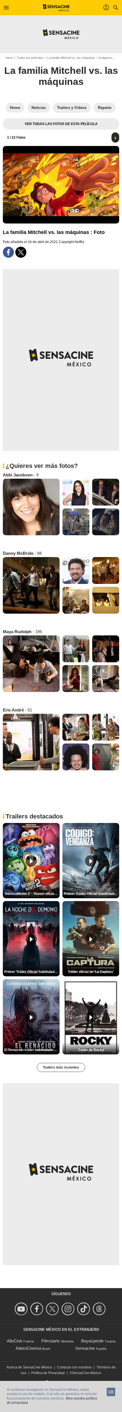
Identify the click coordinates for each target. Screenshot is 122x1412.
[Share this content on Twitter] (20, 252)
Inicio (9, 57)
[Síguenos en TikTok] (84, 1309)
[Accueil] (56, 7)
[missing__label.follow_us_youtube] (22, 1309)
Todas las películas (30, 57)
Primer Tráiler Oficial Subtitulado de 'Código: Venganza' (91, 894)
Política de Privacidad (48, 1373)
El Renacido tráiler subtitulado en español (32, 1050)
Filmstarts (50, 1340)
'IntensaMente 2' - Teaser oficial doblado (32, 894)
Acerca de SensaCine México (29, 1367)
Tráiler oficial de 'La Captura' (91, 972)
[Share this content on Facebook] (8, 252)
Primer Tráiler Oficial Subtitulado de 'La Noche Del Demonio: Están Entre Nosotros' (32, 972)
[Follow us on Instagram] (69, 1309)
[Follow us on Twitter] (53, 1309)
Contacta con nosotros (74, 1367)
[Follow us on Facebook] (37, 1309)
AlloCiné (14, 1340)
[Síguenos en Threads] (100, 1309)
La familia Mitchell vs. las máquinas (71, 57)
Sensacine (85, 1348)
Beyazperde (92, 1340)
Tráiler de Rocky (91, 1050)
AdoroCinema (28, 1348)
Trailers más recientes (61, 1067)
